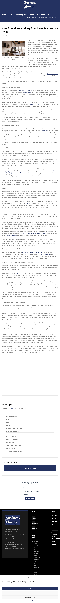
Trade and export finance (14, 451)
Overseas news (10, 448)
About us (54, 515)
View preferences (30, 597)
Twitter (34, 518)
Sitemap (54, 544)
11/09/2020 (5, 35)
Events (8, 425)
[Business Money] (30, 5)
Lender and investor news (14, 434)
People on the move (12, 440)
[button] (57, 577)
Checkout (54, 521)
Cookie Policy (25, 600)
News (30, 17)
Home (26, 17)
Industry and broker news (14, 428)
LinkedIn (34, 528)
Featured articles (11, 416)
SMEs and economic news (13, 445)
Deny (30, 593)
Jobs (7, 419)
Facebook (35, 523)
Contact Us (55, 518)
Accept (30, 588)
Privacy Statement (33, 600)
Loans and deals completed (14, 437)
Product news (10, 442)
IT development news (12, 431)
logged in (11, 408)
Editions (54, 524)
